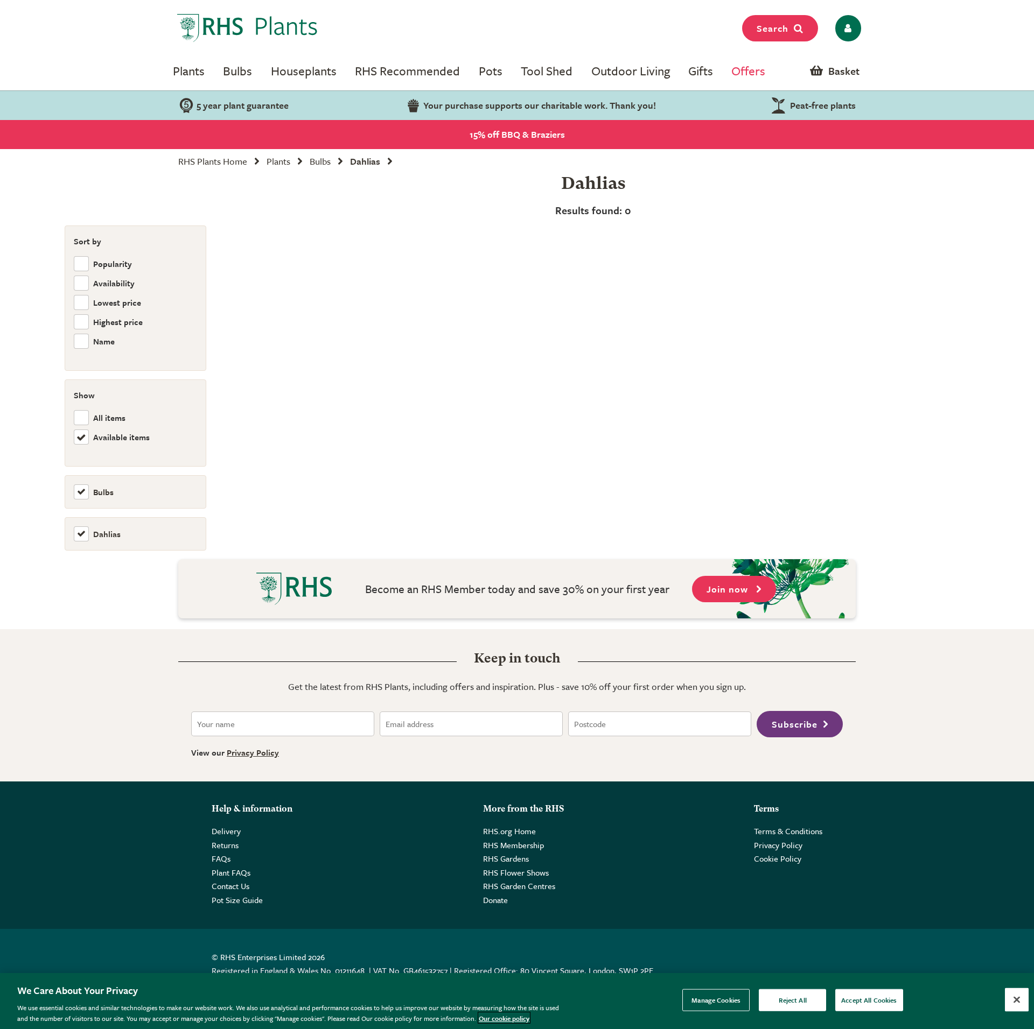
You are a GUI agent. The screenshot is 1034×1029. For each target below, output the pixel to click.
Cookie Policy (777, 858)
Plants (189, 71)
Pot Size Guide (237, 900)
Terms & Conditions (788, 831)
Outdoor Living (630, 71)
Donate (495, 900)
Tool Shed (546, 71)
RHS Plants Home (212, 161)
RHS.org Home (509, 831)
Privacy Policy (253, 752)
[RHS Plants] (247, 28)
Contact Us (230, 886)
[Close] (1017, 1000)
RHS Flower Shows (516, 872)
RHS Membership (513, 845)
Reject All (793, 1000)
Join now (729, 589)
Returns (225, 845)
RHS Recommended (407, 71)
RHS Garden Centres (519, 886)
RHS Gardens (506, 858)
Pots (490, 71)
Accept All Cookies (869, 1000)
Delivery (226, 831)
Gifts (700, 71)
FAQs (221, 858)
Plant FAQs (231, 872)
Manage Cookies (715, 1000)
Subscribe (795, 724)
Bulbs (237, 71)
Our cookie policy (504, 1018)
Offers (748, 71)
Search (772, 28)
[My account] (846, 28)
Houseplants (304, 71)
